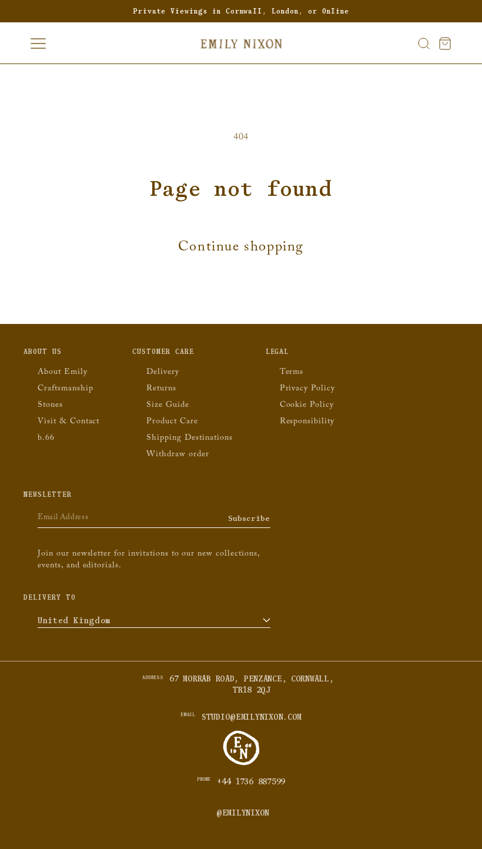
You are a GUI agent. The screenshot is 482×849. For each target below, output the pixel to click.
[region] (241, 11)
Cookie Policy (307, 406)
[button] (424, 43)
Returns (161, 389)
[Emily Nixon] (241, 764)
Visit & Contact (68, 422)
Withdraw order (177, 455)
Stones (50, 406)
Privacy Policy (307, 389)
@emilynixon (242, 813)
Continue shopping (241, 249)
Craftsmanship (65, 389)
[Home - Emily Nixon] (241, 43)
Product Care (172, 422)
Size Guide (167, 406)
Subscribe (249, 518)
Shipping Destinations (189, 439)
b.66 (46, 439)
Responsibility (307, 422)
